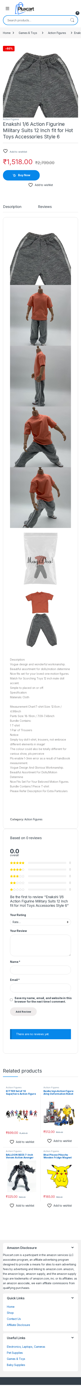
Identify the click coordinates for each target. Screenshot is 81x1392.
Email (15, 979)
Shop (10, 1312)
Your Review (18, 930)
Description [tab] (12, 207)
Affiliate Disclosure (18, 1325)
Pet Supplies (15, 1352)
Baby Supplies (16, 1365)
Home (6, 32)
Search (72, 20)
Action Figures (57, 32)
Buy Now (24, 175)
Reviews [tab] (45, 207)
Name (15, 961)
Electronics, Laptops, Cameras (26, 1346)
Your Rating (18, 915)
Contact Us (14, 1318)
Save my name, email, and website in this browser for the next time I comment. (43, 999)
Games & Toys (28, 32)
